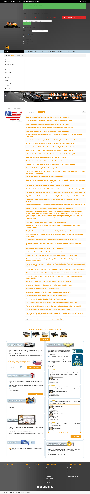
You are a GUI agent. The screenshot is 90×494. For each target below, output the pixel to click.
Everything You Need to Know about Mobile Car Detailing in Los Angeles (47, 185)
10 (55, 319)
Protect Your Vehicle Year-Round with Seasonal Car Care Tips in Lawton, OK (48, 281)
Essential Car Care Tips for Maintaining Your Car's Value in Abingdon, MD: (48, 117)
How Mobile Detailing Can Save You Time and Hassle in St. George (46, 222)
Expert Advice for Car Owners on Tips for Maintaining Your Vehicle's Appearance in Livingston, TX (55, 196)
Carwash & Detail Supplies (33, 1)
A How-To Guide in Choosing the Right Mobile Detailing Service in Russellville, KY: (50, 143)
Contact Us (69, 474)
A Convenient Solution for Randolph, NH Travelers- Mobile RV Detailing (47, 131)
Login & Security (49, 478)
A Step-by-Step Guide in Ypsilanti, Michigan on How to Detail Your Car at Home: (49, 150)
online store (23, 409)
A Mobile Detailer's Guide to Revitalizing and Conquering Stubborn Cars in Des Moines (52, 147)
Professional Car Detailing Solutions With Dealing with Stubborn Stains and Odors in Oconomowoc (55, 269)
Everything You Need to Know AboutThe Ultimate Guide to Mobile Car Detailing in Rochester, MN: (55, 192)
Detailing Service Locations (10, 469)
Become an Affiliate (29, 469)
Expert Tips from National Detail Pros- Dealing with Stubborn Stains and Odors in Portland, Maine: (55, 204)
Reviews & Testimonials (9, 467)
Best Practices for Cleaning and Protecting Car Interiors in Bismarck (46, 161)
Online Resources (71, 467)
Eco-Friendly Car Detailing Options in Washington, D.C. (42, 168)
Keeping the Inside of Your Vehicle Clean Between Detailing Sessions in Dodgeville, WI (52, 239)
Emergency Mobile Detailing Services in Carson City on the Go (44, 176)
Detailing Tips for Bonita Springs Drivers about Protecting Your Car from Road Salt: (51, 164)
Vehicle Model (52, 381)
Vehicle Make (52, 379)
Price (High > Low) (29, 43)
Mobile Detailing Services (31, 51)
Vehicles (48, 474)
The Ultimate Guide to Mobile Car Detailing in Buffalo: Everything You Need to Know (51, 302)
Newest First (28, 36)
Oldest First (27, 37)
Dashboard (48, 482)
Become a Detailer (29, 467)
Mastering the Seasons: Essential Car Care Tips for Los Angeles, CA (46, 248)
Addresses (48, 476)
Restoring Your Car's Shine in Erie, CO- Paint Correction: (42, 288)
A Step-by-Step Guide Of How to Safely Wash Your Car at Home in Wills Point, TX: (50, 154)
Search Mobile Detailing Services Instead (74, 17)
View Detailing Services (35, 394)
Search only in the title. (29, 27)
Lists (47, 472)
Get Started (45, 339)
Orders (47, 467)
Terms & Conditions (71, 469)
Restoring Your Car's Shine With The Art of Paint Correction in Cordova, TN (48, 292)
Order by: (25, 34)
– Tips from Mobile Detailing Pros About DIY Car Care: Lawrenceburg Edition (49, 120)
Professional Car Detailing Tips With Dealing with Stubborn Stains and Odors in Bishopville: (53, 273)
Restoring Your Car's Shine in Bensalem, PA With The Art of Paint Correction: (49, 285)
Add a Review (76, 436)
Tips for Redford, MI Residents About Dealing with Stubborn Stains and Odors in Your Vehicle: (54, 306)
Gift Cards (42, 51)
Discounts (67, 51)
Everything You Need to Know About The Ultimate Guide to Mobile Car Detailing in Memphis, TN (55, 189)
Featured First (28, 39)
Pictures (60, 51)
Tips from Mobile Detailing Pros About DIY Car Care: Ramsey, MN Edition (48, 309)
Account (48, 480)
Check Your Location (34, 367)
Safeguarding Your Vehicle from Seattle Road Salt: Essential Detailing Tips (48, 295)
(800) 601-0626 (8, 1)
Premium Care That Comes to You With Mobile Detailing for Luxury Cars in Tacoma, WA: (52, 255)
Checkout (74, 51)
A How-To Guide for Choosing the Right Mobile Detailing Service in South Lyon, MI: (51, 140)
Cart (47, 469)
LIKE (10, 448)
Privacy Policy (70, 472)
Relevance (31, 34)
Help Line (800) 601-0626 (72, 476)
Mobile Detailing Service (19, 1)
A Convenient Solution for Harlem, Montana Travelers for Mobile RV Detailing (49, 127)
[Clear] (43, 112)
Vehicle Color (52, 382)
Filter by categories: (27, 30)
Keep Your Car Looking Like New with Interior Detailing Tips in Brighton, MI (48, 231)
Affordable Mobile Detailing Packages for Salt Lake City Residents (46, 157)
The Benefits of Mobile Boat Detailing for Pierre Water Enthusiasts (46, 299)
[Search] (40, 112)
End (62, 319)
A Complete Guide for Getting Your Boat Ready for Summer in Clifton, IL (47, 124)
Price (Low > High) (29, 41)
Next (58, 319)
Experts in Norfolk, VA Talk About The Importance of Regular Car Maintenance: (49, 208)
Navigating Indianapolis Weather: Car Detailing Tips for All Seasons (46, 252)
